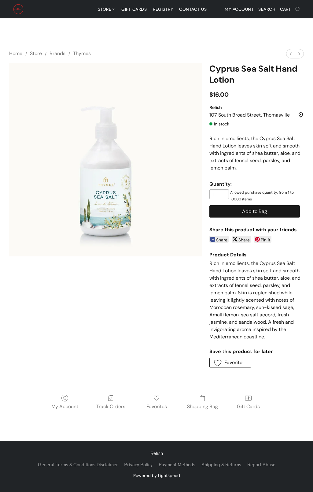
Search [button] (266, 9)
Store (105, 9)
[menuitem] (290, 53)
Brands (57, 53)
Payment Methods (177, 465)
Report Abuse (261, 465)
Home (15, 53)
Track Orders (110, 406)
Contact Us (193, 9)
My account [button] (239, 9)
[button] (18, 9)
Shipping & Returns (221, 465)
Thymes (82, 53)
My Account (64, 406)
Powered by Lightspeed (156, 475)
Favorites (156, 406)
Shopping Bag (202, 406)
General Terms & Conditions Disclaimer (78, 465)
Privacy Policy (138, 465)
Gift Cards (134, 9)
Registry (163, 9)
